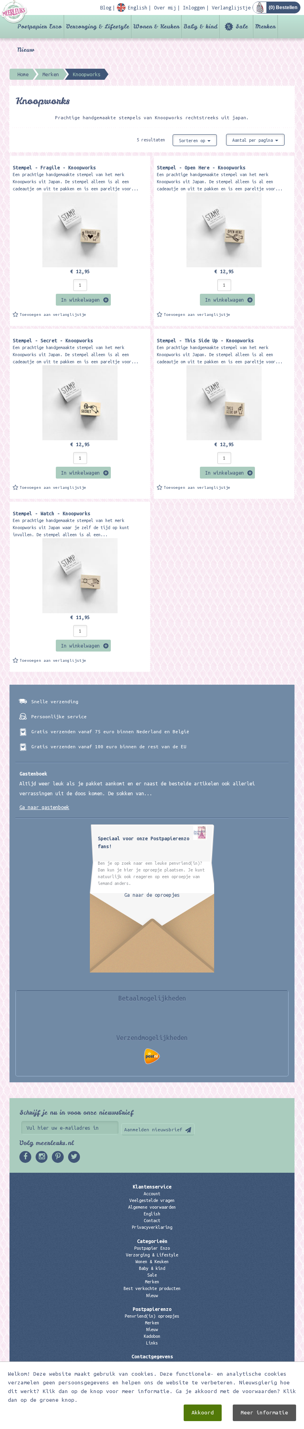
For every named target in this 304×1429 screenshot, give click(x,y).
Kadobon (152, 1336)
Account (152, 1193)
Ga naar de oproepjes (152, 895)
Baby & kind (200, 26)
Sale (242, 26)
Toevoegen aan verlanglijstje (53, 314)
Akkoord (203, 1413)
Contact (152, 1220)
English (152, 1213)
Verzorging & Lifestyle (97, 26)
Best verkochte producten (152, 1288)
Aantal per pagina (253, 140)
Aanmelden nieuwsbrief (153, 1129)
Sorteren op (193, 140)
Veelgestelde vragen (152, 1200)
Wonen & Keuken (156, 26)
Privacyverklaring (152, 1227)
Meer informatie (264, 1413)
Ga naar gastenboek (44, 807)
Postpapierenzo (152, 1309)
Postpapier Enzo (39, 26)
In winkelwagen (80, 299)
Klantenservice (152, 1186)
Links (152, 1343)
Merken (265, 26)
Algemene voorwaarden (152, 1207)
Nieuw (25, 49)
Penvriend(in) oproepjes (152, 1316)
